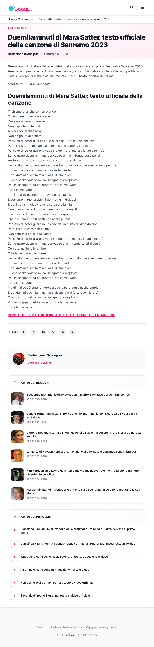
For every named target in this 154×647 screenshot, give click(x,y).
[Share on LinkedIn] (43, 332)
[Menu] (142, 7)
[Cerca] (132, 7)
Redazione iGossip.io (23, 54)
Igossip (70, 634)
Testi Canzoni (19, 28)
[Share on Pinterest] (53, 332)
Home (11, 19)
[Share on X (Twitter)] (33, 332)
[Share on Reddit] (63, 332)
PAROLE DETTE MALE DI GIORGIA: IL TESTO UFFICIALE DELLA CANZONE (61, 315)
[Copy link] (72, 332)
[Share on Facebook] (24, 332)
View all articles (38, 362)
